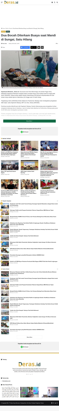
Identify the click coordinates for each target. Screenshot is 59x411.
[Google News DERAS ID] (35, 132)
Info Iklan (29, 403)
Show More (29, 121)
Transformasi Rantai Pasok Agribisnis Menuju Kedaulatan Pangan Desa (47, 192)
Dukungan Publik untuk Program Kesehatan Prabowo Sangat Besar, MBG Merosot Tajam (32, 210)
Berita (7, 28)
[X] (28, 374)
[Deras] (11, 2)
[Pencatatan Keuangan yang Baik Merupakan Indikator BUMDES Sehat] (5, 257)
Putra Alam (4, 43)
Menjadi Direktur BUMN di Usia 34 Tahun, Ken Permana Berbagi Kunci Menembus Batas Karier (33, 216)
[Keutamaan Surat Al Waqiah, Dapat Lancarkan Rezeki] (10, 392)
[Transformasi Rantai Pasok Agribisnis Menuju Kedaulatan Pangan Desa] (49, 184)
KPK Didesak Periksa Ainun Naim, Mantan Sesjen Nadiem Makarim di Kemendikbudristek (31, 248)
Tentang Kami (23, 403)
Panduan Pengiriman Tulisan (38, 403)
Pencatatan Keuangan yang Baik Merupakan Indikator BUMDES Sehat (27, 255)
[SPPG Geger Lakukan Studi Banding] (29, 165)
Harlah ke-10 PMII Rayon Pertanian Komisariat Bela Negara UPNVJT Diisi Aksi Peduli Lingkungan (9, 153)
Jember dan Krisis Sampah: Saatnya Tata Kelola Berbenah (24, 235)
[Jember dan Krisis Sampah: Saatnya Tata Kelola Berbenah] (5, 237)
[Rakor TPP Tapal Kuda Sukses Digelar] (10, 165)
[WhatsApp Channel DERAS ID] (24, 132)
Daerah (11, 28)
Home (3, 28)
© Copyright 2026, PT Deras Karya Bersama (10, 403)
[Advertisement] (29, 16)
